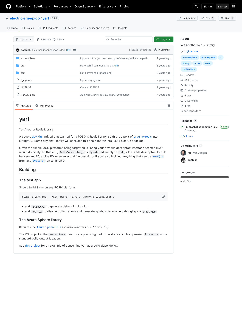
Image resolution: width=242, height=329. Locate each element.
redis (207, 63)
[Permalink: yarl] (16, 118)
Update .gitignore (90, 80)
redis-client (189, 69)
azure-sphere (190, 57)
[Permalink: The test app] (16, 180)
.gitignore (26, 80)
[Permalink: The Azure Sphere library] (16, 220)
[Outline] (169, 105)
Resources (61, 6)
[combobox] (130, 39)
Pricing (125, 6)
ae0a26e (133, 49)
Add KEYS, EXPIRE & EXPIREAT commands (105, 94)
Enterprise (106, 6)
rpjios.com (191, 51)
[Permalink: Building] (16, 169)
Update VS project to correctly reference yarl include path (114, 58)
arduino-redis (143, 136)
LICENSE (26, 87)
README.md (28, 94)
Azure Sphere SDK (49, 227)
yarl (46, 18)
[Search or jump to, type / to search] (196, 6)
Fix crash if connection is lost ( (49, 49)
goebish (26, 49)
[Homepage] (8, 6)
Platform (21, 6)
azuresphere (28, 58)
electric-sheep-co (25, 18)
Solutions (40, 6)
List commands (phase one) (96, 72)
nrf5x (197, 63)
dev (34, 136)
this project (32, 245)
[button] (163, 196)
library (186, 63)
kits (40, 136)
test (23, 72)
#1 (68, 49)
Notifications (189, 18)
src (22, 65)
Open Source (84, 6)
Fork (209, 18)
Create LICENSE (89, 87)
